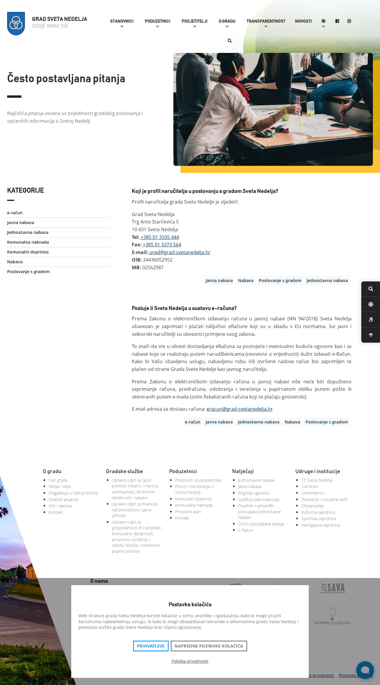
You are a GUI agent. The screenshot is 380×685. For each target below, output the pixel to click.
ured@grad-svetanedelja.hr (179, 252)
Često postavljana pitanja (261, 524)
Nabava (15, 261)
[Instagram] (349, 21)
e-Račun (245, 530)
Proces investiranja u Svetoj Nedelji (194, 489)
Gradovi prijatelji (63, 499)
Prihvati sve (150, 646)
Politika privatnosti (190, 661)
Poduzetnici (157, 21)
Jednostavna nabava (27, 232)
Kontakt (56, 512)
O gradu (227, 21)
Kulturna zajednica (318, 512)
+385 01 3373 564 (161, 244)
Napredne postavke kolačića (209, 646)
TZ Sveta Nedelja (316, 480)
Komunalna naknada (28, 242)
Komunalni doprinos (28, 252)
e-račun (15, 212)
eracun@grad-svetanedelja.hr (240, 409)
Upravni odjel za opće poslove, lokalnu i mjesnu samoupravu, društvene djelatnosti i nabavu (135, 488)
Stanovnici (122, 21)
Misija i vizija (60, 486)
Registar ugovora (253, 493)
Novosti (303, 21)
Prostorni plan (188, 511)
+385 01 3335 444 (159, 237)
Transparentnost (266, 21)
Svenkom (309, 486)
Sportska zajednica (318, 518)
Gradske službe (124, 471)
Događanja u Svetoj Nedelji (73, 493)
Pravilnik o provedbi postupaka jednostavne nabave (259, 511)
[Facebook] (337, 21)
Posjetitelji (195, 21)
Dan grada (58, 480)
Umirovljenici (313, 493)
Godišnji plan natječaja (258, 499)
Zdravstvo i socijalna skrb (324, 499)
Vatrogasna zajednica (320, 525)
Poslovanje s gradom (28, 271)
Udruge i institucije (317, 471)
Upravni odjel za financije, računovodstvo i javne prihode (135, 509)
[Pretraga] (229, 41)
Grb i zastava (60, 505)
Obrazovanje (312, 505)
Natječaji (243, 471)
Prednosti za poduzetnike (198, 480)
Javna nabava (20, 222)
